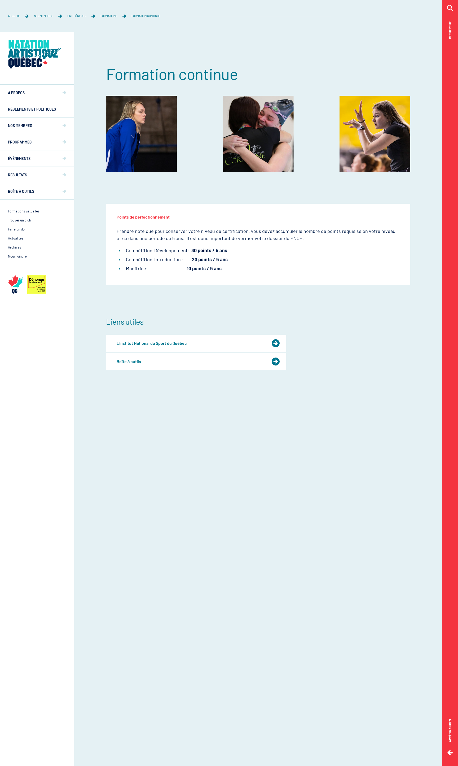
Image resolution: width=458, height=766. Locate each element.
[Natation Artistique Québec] (34, 54)
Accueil (14, 16)
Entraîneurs (76, 16)
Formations (108, 16)
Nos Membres (43, 16)
